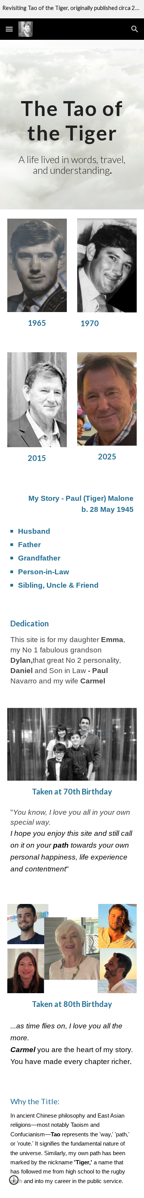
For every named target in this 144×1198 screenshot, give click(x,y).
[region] (72, 9)
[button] (9, 28)
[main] (72, 124)
